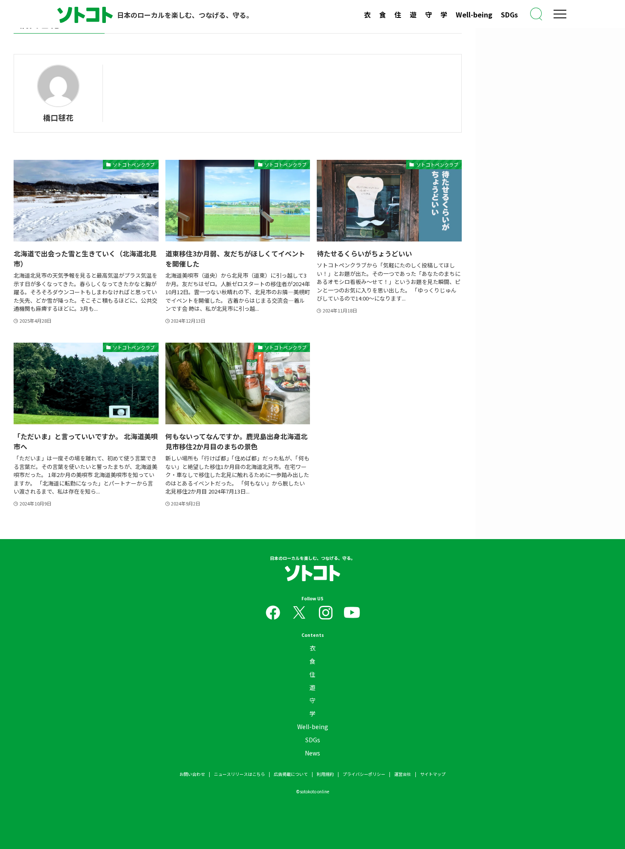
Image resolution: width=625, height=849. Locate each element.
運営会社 (402, 774)
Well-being (474, 14)
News (312, 753)
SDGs (509, 14)
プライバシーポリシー (364, 774)
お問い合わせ (192, 774)
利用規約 (325, 774)
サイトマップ (433, 774)
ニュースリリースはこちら (239, 774)
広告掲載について (291, 774)
